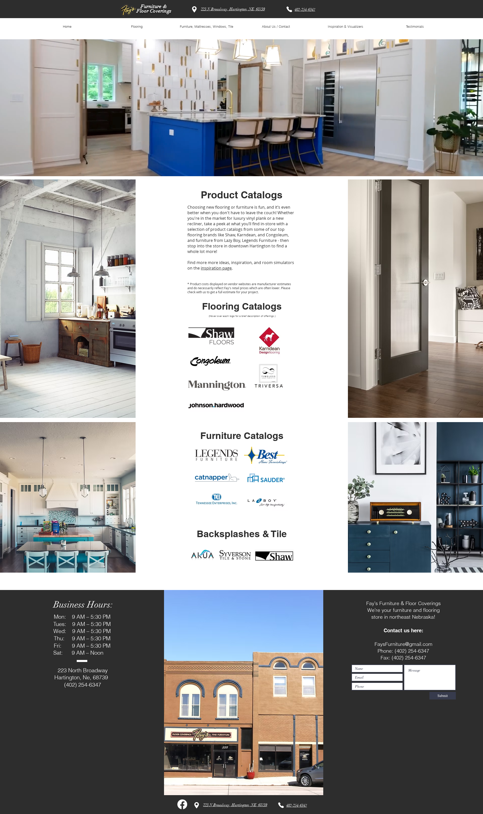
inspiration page (216, 268)
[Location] (194, 9)
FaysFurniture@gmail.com (403, 644)
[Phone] (289, 9)
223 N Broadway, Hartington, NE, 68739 (233, 9)
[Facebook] (182, 804)
